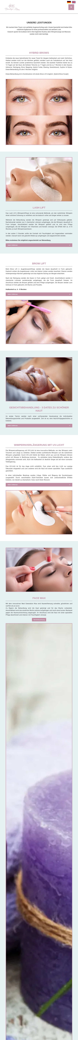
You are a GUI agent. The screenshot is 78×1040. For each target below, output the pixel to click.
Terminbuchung (39, 620)
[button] (71, 7)
